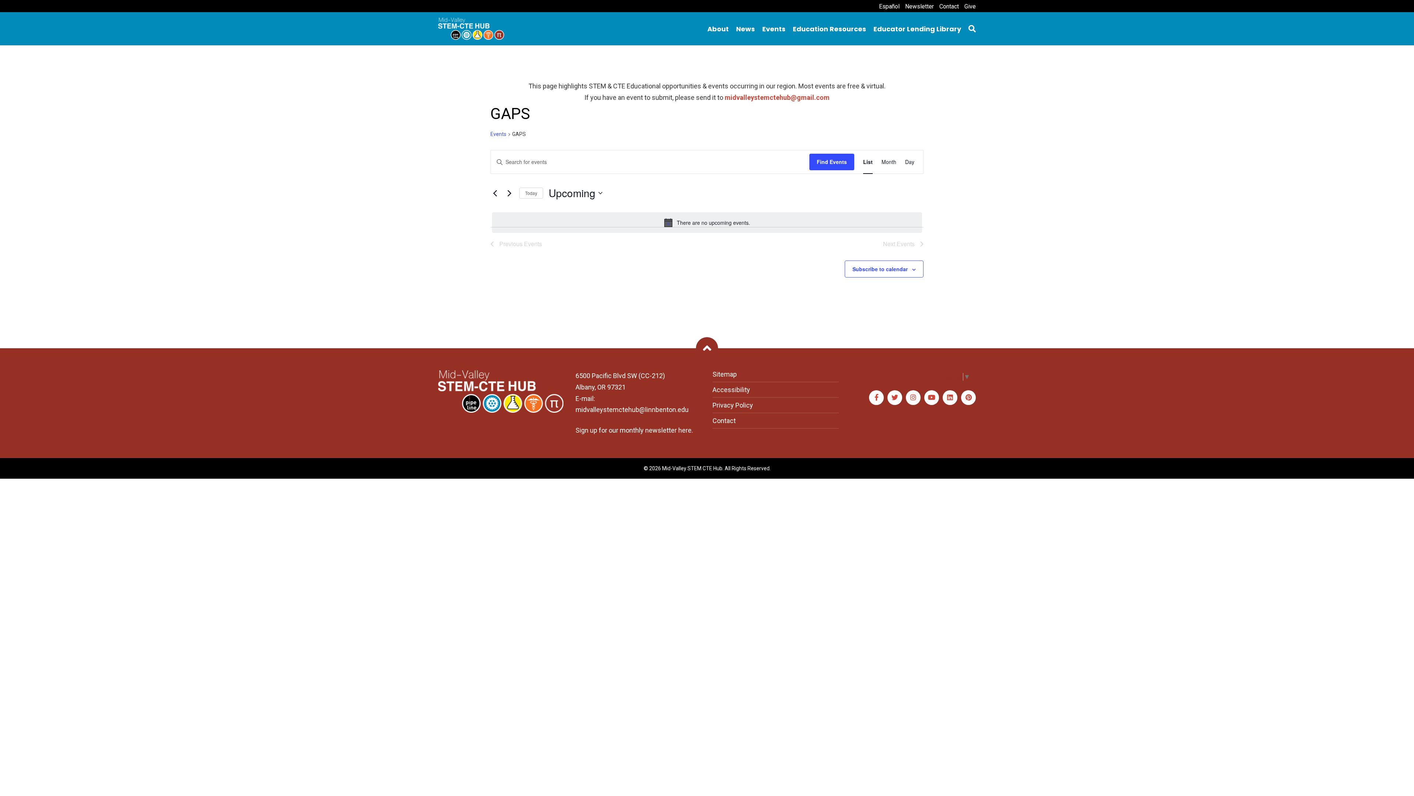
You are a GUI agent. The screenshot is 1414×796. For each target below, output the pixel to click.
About (718, 29)
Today (531, 193)
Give (970, 6)
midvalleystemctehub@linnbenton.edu (632, 409)
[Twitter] (894, 397)
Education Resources (829, 29)
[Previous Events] (494, 193)
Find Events (832, 161)
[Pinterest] (968, 397)
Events (773, 29)
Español (889, 6)
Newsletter (919, 6)
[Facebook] (876, 397)
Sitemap (725, 374)
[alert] (707, 222)
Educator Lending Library (917, 29)
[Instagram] (913, 397)
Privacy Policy (733, 405)
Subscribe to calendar (880, 269)
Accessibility (731, 390)
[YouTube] (931, 397)
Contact (949, 6)
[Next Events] (509, 193)
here (685, 430)
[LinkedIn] (950, 397)
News (745, 29)
